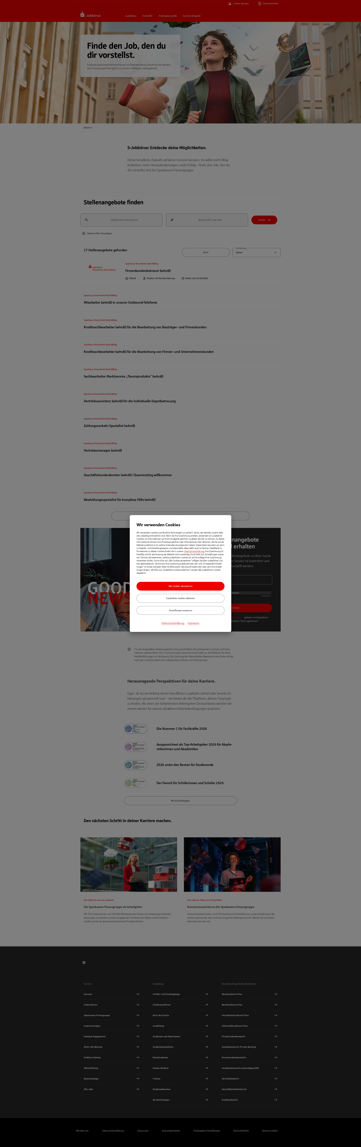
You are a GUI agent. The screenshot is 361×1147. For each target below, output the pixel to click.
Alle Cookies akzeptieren (180, 586)
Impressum (193, 623)
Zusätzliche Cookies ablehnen (180, 598)
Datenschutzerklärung (194, 551)
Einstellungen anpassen (180, 610)
